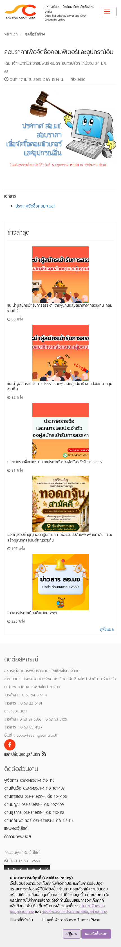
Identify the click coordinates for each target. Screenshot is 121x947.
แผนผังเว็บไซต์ (16, 828)
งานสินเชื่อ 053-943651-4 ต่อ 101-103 (34, 788)
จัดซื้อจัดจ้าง (35, 34)
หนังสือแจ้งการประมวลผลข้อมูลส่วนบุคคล (74, 912)
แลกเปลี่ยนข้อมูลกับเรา (23, 754)
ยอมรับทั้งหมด (96, 933)
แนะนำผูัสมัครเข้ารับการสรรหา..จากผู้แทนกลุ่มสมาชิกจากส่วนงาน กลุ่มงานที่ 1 (59, 386)
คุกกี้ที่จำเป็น (23, 920)
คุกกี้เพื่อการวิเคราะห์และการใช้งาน (73, 920)
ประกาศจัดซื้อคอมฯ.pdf (35, 206)
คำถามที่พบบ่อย (17, 836)
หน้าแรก (11, 34)
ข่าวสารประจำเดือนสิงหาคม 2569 (32, 613)
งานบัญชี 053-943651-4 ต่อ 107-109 (34, 804)
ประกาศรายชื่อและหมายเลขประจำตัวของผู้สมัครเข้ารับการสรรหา (55, 462)
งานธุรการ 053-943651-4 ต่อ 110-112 (34, 812)
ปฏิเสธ (71, 933)
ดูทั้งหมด (107, 629)
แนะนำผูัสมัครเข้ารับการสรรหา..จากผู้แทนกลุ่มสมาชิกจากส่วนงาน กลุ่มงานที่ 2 (59, 308)
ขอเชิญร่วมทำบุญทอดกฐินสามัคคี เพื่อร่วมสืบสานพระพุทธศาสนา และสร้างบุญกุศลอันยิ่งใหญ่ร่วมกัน (59, 537)
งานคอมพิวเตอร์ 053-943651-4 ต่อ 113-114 (38, 820)
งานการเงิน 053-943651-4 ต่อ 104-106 (35, 796)
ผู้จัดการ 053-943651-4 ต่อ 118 (29, 780)
